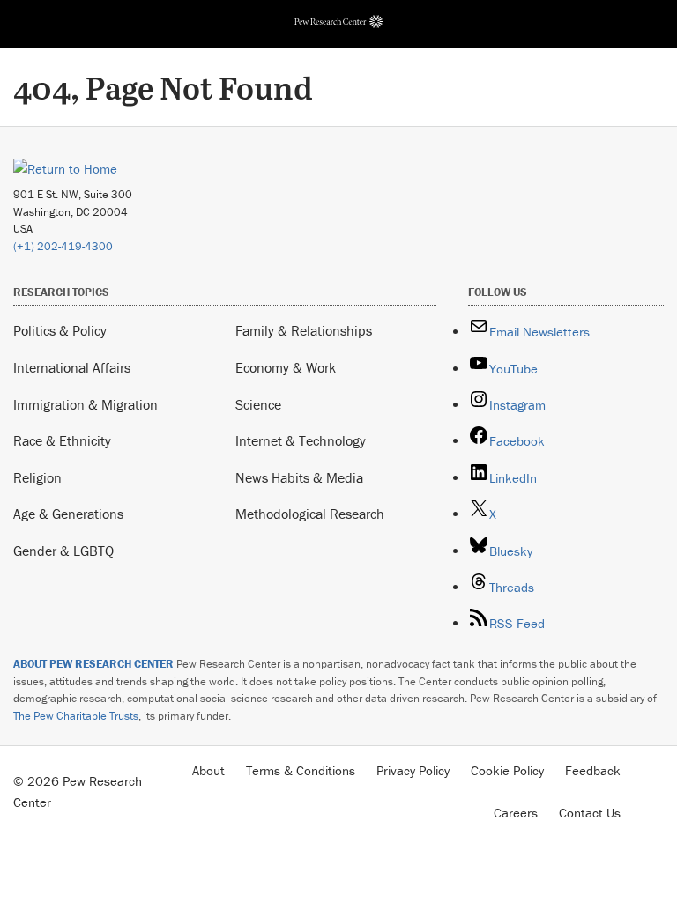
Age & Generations (68, 513)
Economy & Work (285, 367)
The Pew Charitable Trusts (75, 715)
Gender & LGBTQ (63, 550)
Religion (37, 477)
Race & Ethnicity (62, 440)
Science (258, 404)
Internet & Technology (300, 440)
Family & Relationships (303, 330)
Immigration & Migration (85, 404)
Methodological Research (309, 513)
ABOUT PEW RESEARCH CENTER (93, 663)
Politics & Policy (60, 330)
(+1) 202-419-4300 (63, 246)
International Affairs (71, 367)
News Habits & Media (299, 477)
